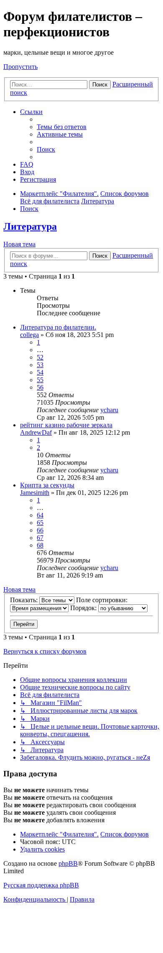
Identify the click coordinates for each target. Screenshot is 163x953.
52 (40, 357)
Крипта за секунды (47, 485)
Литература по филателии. (58, 327)
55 (40, 379)
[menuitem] (62, 126)
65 (40, 522)
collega (29, 334)
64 (40, 515)
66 (40, 530)
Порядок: (84, 607)
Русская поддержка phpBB (41, 885)
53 (40, 364)
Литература (30, 226)
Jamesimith (34, 492)
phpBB (68, 863)
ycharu (109, 409)
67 (40, 537)
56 (40, 387)
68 (40, 545)
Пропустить (20, 66)
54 (40, 372)
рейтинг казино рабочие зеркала (66, 424)
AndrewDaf (36, 432)
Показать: (24, 599)
